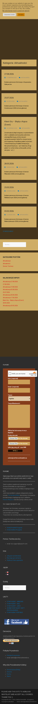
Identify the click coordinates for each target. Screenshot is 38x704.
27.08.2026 (9, 74)
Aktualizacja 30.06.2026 (10, 295)
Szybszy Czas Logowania (15, 560)
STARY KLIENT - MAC (13, 603)
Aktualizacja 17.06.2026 (10, 297)
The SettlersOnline (14, 495)
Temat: (10, 395)
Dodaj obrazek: (13, 435)
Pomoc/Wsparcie (8, 499)
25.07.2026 (9, 98)
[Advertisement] (19, 37)
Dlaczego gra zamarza (14, 558)
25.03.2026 (9, 187)
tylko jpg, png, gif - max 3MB (17, 447)
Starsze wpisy (8, 231)
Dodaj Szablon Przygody (14, 530)
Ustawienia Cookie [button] (9, 14)
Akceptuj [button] (20, 14)
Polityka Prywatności (13, 655)
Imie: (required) (13, 378)
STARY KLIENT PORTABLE (15, 612)
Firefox (9, 674)
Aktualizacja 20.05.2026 (10, 305)
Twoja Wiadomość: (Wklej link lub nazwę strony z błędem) (17, 418)
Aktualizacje (7, 261)
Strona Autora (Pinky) (13, 669)
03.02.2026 (9, 211)
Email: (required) (13, 387)
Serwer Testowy (8, 266)
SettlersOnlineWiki (21, 699)
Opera (9, 676)
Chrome (9, 672)
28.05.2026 (9, 163)
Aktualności (25, 77)
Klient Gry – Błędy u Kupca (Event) (13, 300)
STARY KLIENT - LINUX (14, 606)
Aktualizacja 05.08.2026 (10, 289)
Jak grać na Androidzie (14, 556)
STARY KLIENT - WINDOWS (15, 601)
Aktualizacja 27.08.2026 (10, 281)
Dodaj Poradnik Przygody (14, 527)
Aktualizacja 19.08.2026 (10, 287)
